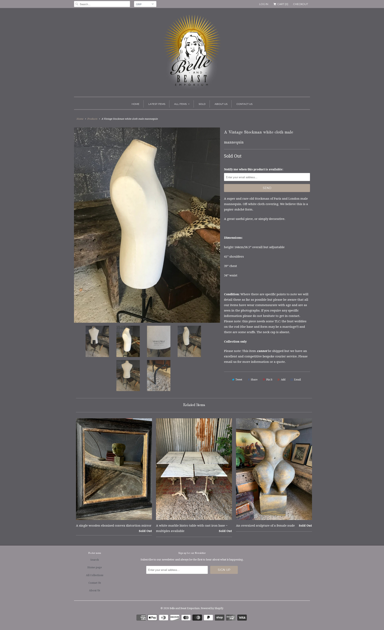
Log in (263, 4)
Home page (94, 567)
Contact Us (244, 103)
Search (94, 559)
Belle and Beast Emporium (185, 608)
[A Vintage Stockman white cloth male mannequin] (147, 225)
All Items (180, 103)
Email (297, 379)
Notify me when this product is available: (253, 169)
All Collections (94, 575)
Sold (202, 103)
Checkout (300, 4)
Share (254, 379)
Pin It (269, 379)
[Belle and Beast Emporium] (192, 53)
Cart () (282, 4)
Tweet (238, 379)
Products (92, 118)
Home (135, 103)
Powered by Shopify (212, 608)
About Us (221, 103)
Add (283, 379)
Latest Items (156, 103)
